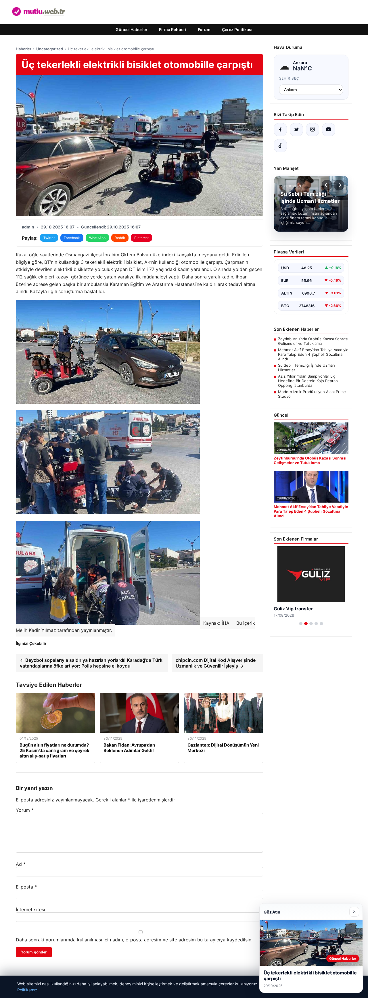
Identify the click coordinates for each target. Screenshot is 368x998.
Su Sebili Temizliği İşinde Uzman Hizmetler (306, 367)
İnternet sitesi (30, 909)
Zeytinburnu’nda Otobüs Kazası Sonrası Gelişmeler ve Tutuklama (313, 341)
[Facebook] (280, 129)
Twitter (49, 238)
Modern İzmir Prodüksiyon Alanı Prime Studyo (312, 394)
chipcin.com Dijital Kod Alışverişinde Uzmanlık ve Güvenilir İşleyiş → (216, 663)
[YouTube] (328, 129)
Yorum (25, 810)
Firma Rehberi (172, 29)
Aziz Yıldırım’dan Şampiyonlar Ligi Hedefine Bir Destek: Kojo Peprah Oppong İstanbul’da (308, 381)
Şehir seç (289, 78)
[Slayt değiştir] (300, 623)
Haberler (23, 49)
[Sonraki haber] (339, 185)
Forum (204, 29)
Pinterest (141, 238)
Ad (21, 864)
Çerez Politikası (237, 29)
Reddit (120, 238)
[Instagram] (312, 129)
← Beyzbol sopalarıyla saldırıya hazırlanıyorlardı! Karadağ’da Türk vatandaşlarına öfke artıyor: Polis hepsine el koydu (91, 663)
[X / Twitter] (296, 129)
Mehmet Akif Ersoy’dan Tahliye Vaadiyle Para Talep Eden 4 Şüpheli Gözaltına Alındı (313, 354)
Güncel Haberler (131, 29)
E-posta (26, 887)
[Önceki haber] (327, 185)
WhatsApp (97, 238)
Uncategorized (49, 49)
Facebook (72, 238)
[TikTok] (280, 145)
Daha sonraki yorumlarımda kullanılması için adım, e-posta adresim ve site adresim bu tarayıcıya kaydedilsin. (134, 940)
